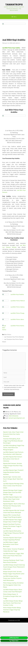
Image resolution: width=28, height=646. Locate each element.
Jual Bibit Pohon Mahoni (17, 300)
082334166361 (13, 416)
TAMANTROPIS (14, 4)
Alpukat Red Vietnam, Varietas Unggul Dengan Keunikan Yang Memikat (12, 465)
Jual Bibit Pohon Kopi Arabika (11, 48)
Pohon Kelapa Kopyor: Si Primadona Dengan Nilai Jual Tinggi (12, 596)
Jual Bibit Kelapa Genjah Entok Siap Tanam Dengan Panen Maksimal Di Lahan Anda (14, 567)
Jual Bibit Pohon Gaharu (17, 307)
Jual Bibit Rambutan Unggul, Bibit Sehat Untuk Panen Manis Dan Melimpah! (13, 556)
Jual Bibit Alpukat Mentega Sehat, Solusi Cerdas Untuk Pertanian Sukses (13, 486)
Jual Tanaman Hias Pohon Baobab (14, 337)
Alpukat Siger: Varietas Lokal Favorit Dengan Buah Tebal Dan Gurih (13, 479)
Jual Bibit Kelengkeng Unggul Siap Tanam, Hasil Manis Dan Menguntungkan (13, 447)
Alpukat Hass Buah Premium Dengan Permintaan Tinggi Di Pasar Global (12, 526)
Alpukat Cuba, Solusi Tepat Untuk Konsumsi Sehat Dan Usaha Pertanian (13, 434)
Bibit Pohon (7, 334)
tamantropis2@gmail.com (17, 418)
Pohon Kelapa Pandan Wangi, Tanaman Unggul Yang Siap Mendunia (12, 610)
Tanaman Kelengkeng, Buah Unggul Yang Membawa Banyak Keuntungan (13, 441)
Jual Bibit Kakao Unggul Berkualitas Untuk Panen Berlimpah (10, 544)
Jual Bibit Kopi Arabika (17, 294)
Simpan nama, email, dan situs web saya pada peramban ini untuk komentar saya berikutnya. (14, 387)
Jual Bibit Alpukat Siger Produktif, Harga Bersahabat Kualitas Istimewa (13, 472)
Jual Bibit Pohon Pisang (17, 313)
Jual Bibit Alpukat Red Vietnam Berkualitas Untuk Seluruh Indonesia (12, 459)
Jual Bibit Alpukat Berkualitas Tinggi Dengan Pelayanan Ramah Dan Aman (13, 533)
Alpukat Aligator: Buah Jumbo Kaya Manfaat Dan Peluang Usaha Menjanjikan (14, 506)
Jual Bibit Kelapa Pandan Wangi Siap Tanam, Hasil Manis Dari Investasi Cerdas (13, 603)
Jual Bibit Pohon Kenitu (17, 325)
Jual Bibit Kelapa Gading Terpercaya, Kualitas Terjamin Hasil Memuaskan (12, 578)
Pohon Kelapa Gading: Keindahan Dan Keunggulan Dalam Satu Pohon (13, 585)
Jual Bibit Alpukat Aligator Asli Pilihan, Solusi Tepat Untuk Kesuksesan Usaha (12, 499)
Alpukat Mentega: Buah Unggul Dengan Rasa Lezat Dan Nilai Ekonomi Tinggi (12, 492)
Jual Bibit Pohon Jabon (17, 319)
